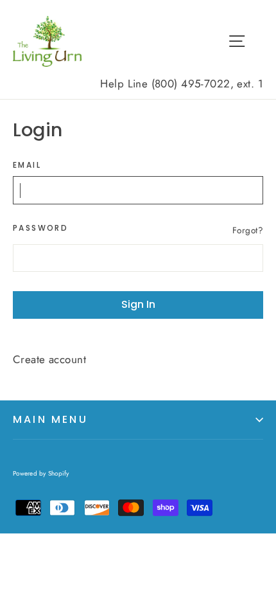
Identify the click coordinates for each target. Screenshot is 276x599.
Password (40, 228)
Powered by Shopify (41, 473)
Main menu (50, 419)
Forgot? (247, 230)
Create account (49, 359)
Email (27, 165)
